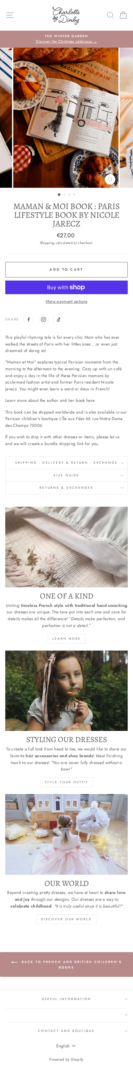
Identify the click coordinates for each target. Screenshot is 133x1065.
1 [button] (59, 194)
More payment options (67, 301)
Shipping (47, 242)
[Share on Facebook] (28, 319)
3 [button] (69, 195)
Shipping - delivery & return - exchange (66, 462)
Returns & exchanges (66, 487)
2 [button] (64, 195)
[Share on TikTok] (58, 319)
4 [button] (74, 195)
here (90, 400)
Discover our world (66, 919)
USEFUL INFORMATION (66, 999)
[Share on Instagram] (43, 319)
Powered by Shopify (66, 1059)
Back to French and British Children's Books (71, 965)
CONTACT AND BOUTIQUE (66, 1030)
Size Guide (67, 475)
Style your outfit (66, 782)
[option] (66, 39)
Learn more (66, 638)
